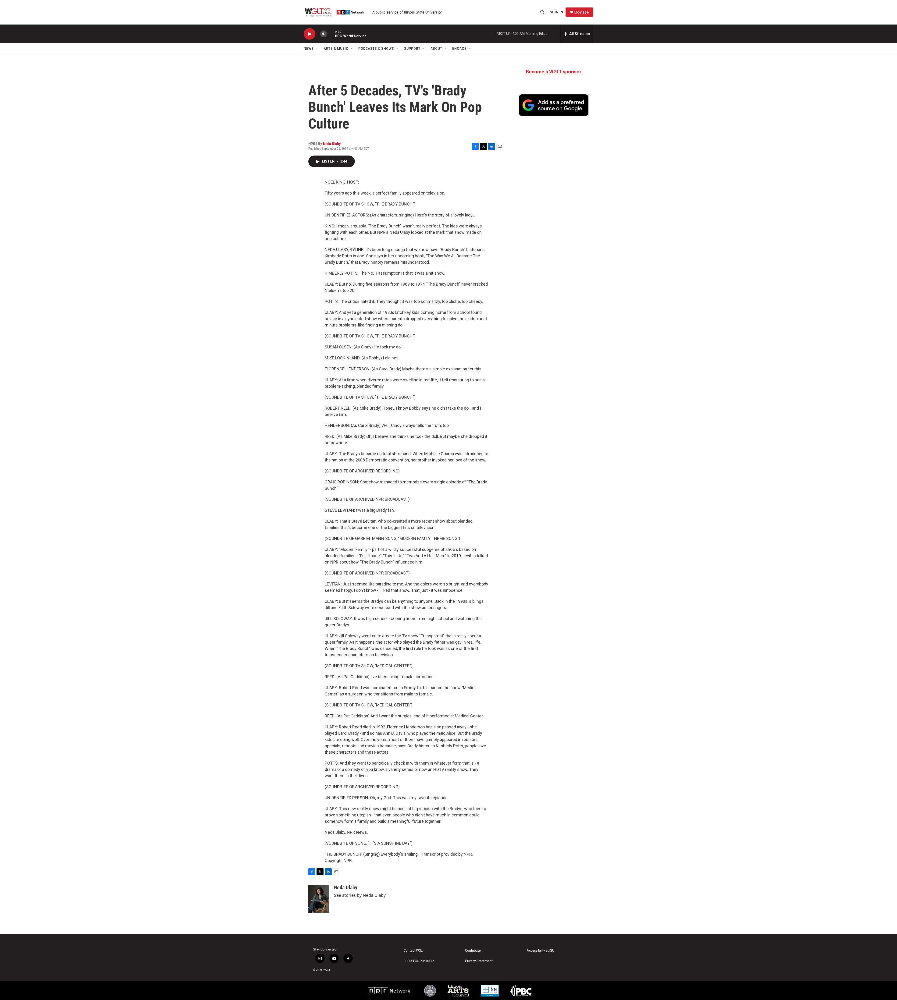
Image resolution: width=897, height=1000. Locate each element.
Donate (581, 12)
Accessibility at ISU (540, 950)
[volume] (323, 34)
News (309, 48)
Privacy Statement (479, 961)
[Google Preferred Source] (553, 105)
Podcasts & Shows (376, 48)
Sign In (556, 12)
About (436, 48)
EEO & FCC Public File (419, 961)
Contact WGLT (414, 950)
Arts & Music (336, 48)
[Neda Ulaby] (318, 899)
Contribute (473, 950)
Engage (459, 48)
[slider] (331, 33)
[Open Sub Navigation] (317, 48)
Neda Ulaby (332, 143)
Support (412, 48)
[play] (309, 34)
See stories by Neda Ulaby (360, 895)
